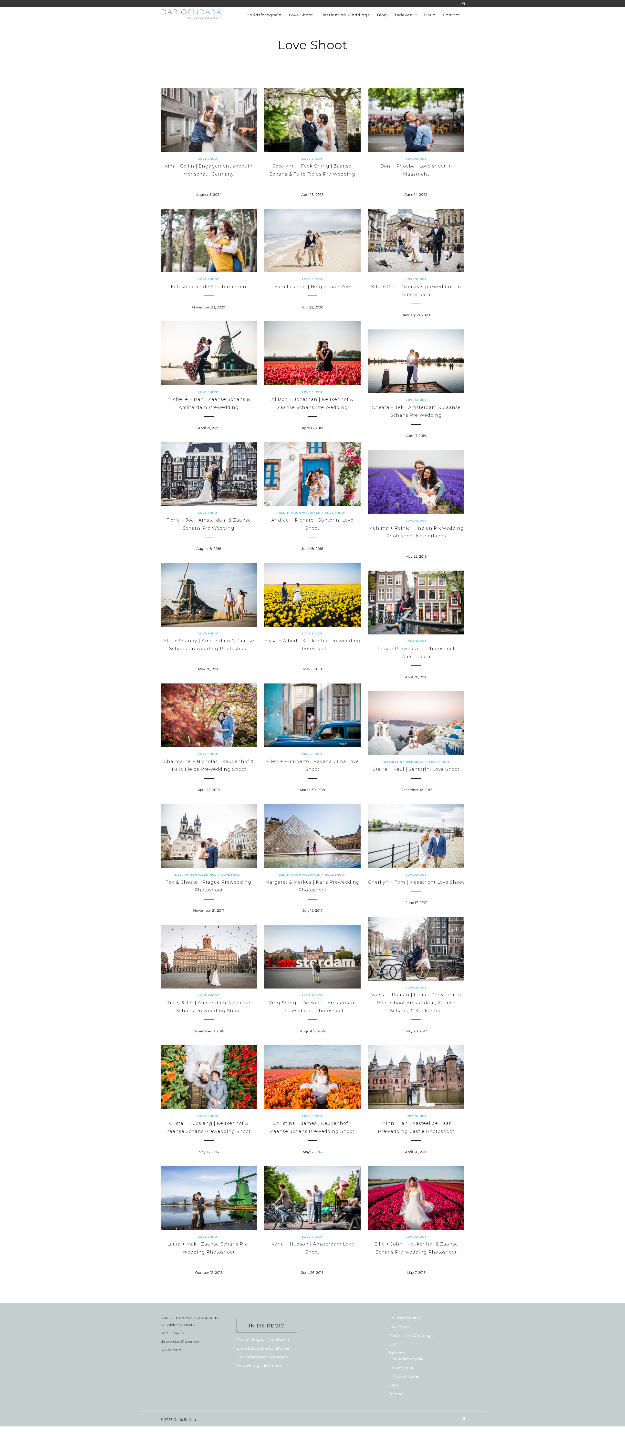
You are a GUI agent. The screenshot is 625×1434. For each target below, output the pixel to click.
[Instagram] (463, 3)
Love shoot (403, 1367)
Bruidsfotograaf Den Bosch (263, 1339)
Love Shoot (301, 15)
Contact (451, 15)
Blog (382, 15)
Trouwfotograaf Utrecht (259, 1365)
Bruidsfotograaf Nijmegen (262, 1357)
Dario (430, 15)
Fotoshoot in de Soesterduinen (208, 286)
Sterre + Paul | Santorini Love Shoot (416, 769)
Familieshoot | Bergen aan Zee (312, 286)
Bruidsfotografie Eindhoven (264, 1348)
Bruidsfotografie (263, 15)
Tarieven (403, 15)
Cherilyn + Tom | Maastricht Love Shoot (416, 882)
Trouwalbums (405, 1376)
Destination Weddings (345, 15)
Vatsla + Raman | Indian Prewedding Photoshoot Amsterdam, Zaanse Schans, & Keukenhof (416, 1002)
